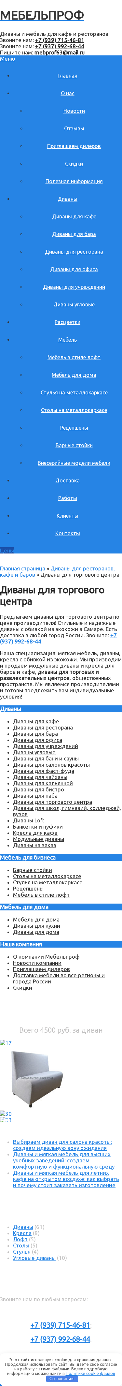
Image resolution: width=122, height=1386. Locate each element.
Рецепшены (74, 428)
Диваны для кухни (36, 925)
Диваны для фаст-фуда (43, 771)
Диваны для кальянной (43, 783)
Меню (7, 58)
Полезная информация (74, 181)
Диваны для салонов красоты (51, 764)
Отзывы (74, 128)
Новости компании (37, 963)
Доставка (67, 480)
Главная (67, 76)
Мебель (67, 340)
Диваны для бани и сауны (46, 758)
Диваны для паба (35, 795)
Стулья (22, 1251)
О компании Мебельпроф (46, 956)
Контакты (67, 533)
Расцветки (67, 322)
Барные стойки (74, 445)
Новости (74, 111)
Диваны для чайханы (40, 777)
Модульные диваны (38, 839)
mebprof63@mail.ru (59, 52)
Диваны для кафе (74, 216)
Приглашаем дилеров (74, 146)
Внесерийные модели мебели (74, 463)
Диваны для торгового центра (52, 802)
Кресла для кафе (35, 833)
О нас (68, 93)
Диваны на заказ (34, 845)
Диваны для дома (36, 932)
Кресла (22, 1233)
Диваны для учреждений (74, 287)
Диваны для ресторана (74, 252)
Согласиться (62, 1378)
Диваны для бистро (38, 789)
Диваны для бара (74, 234)
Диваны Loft (29, 820)
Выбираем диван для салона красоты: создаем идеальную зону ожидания (62, 1145)
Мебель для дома (74, 375)
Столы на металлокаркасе (74, 410)
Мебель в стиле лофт (74, 357)
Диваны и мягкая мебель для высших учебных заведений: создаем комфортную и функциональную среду (64, 1160)
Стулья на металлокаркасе (74, 392)
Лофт (20, 1239)
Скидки (74, 164)
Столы (21, 1245)
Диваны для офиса (74, 269)
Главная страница (22, 568)
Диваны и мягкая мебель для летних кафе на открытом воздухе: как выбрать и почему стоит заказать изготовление (66, 1179)
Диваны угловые (74, 304)
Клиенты (67, 516)
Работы (67, 498)
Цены (7, 550)
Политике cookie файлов (90, 1373)
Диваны (67, 199)
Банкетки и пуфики (38, 826)
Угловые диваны (34, 1258)
